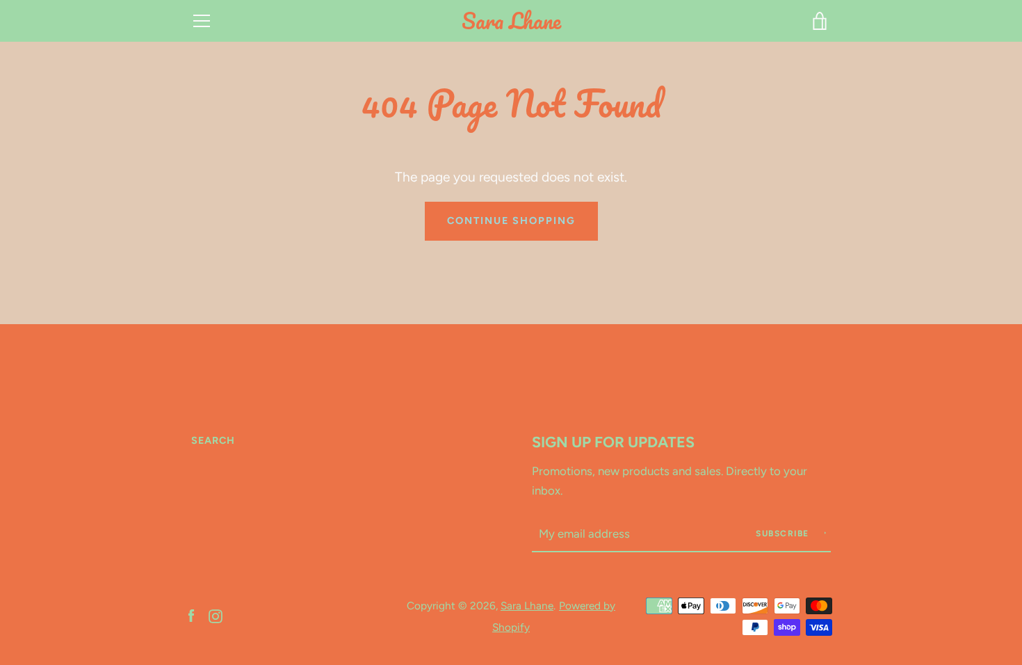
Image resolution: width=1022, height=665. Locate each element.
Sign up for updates (613, 442)
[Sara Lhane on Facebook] (191, 615)
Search (213, 440)
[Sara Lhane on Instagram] (215, 615)
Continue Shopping (511, 220)
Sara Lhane (511, 21)
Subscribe (784, 533)
